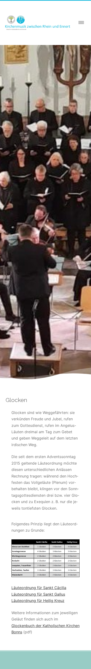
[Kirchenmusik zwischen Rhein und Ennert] (39, 31)
